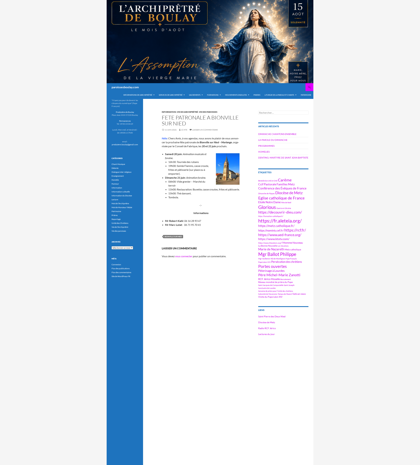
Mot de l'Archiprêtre (120, 203)
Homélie (115, 180)
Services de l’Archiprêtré (170, 95)
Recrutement (285, 279)
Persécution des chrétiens (286, 261)
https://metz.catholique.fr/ (276, 226)
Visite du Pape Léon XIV (270, 296)
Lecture (115, 199)
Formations (213, 95)
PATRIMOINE (306, 95)
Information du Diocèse (122, 195)
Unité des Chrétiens (120, 223)
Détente (115, 168)
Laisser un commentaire (205, 130)
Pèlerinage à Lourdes (271, 270)
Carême (285, 179)
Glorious (267, 207)
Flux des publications (121, 268)
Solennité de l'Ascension (267, 294)
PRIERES (256, 95)
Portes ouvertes (272, 266)
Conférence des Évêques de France (282, 188)
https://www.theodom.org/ (269, 243)
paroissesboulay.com (125, 87)
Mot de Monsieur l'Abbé (122, 207)
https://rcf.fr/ (295, 230)
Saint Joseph (289, 285)
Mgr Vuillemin (264, 258)
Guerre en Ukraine (283, 208)
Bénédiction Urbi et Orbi (267, 181)
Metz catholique (293, 249)
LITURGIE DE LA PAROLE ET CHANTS (279, 95)
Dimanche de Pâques (266, 193)
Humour (115, 184)
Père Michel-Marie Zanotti (279, 275)
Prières (115, 215)
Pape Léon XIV (264, 262)
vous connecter (183, 256)
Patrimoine (116, 211)
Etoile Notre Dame (269, 202)
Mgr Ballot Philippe (277, 254)
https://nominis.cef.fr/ (271, 230)
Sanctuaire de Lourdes (267, 288)
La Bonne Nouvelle (267, 245)
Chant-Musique (118, 164)
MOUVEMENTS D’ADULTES (236, 95)
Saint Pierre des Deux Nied (271, 316)
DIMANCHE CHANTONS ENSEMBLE (277, 134)
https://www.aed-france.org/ (279, 235)
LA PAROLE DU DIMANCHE (272, 140)
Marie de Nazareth (271, 249)
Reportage (116, 219)
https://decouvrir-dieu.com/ (280, 212)
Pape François (291, 259)
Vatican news (299, 293)
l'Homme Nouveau (292, 242)
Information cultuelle (121, 191)
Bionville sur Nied (173, 236)
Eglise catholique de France (281, 197)
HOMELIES (264, 151)
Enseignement (118, 176)
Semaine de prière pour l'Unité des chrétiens (275, 291)
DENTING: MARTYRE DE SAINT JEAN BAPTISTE (283, 157)
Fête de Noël (286, 202)
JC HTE (184, 130)
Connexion (116, 264)
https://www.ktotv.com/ (273, 239)
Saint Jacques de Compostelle (270, 285)
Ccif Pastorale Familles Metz (276, 184)
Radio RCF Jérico (267, 328)
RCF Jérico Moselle (269, 279)
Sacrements (194, 95)
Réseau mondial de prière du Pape (275, 282)
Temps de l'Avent (285, 294)
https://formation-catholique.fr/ (270, 216)
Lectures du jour (266, 334)
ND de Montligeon (278, 259)
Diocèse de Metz (289, 192)
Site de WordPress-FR (121, 276)
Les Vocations (283, 246)
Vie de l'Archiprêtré (187, 112)
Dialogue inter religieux (121, 172)
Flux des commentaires (121, 272)
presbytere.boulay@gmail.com (125, 144)
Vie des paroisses (208, 112)
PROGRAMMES (266, 145)
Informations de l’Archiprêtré (137, 95)
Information (169, 112)
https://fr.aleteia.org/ (280, 220)
